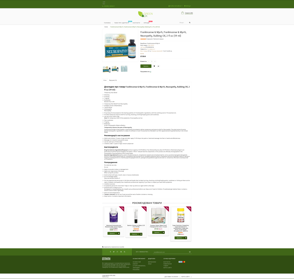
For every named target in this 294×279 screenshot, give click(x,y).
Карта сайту (167, 268)
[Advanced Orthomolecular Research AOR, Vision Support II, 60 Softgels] (114, 215)
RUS (104, 4)
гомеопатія (107, 247)
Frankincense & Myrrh (153, 43)
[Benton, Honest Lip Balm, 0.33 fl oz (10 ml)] (136, 215)
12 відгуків (149, 39)
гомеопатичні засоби (117, 247)
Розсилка (136, 269)
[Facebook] (110, 252)
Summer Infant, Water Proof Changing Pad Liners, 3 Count (158, 226)
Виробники (152, 262)
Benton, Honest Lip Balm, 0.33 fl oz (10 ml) (136, 226)
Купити (146, 66)
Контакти (166, 262)
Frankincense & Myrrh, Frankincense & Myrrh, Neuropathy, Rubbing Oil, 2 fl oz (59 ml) (135, 27)
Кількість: (143, 61)
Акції (149, 264)
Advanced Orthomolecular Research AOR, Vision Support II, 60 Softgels (113, 227)
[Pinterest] (121, 252)
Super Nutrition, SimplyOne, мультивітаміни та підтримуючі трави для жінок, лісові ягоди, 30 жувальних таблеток (181, 228)
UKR (104, 2)
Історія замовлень (139, 266)
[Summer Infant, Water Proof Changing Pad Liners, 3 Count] (158, 215)
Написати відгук (158, 39)
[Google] (118, 252)
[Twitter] (114, 252)
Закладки (136, 268)
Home (106, 27)
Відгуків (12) (113, 80)
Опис (105, 80)
